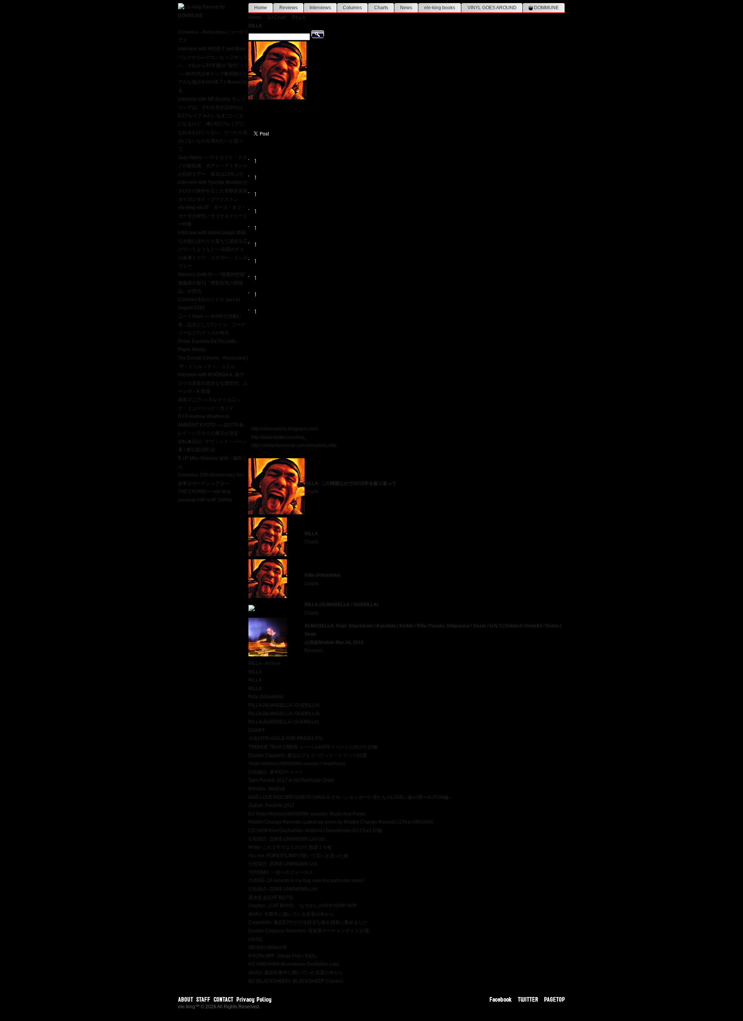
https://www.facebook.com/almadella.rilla (293, 445)
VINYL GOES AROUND (492, 7)
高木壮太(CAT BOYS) (270, 897)
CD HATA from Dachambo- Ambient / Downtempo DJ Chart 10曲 (315, 830)
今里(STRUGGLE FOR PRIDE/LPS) (285, 738)
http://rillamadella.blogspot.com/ (284, 429)
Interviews (320, 7)
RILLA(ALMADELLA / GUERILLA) (283, 722)
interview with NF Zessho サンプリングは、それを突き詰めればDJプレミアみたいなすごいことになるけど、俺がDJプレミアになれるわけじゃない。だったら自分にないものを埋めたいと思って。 (213, 124)
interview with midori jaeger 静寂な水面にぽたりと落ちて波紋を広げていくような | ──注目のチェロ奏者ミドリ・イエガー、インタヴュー (213, 249)
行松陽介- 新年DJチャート (275, 772)
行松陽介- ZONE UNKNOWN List (282, 864)
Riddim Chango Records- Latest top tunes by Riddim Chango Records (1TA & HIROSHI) (340, 822)
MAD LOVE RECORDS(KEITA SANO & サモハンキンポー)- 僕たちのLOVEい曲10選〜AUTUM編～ (350, 797)
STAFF (203, 999)
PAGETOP (554, 999)
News (406, 7)
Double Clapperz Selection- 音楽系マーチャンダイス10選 (308, 931)
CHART (256, 730)
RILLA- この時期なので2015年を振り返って (351, 483)
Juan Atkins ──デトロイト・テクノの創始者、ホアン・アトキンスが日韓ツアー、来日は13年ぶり (213, 166)
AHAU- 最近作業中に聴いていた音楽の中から (295, 972)
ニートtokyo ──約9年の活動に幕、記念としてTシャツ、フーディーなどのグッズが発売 (212, 324)
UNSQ (255, 939)
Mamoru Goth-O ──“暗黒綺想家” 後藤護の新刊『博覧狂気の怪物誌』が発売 (212, 283)
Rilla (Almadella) (323, 575)
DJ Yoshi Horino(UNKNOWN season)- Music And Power (307, 814)
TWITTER (528, 999)
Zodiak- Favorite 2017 (271, 805)
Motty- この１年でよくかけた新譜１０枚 (290, 847)
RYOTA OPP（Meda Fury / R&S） (283, 956)
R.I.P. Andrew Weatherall (203, 416)
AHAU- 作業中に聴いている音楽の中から (291, 914)
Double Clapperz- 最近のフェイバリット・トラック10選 (307, 755)
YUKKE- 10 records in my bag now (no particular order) (306, 880)
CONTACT (223, 999)
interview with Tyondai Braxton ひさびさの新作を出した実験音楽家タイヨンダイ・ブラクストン (213, 191)
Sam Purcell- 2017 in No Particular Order (291, 780)
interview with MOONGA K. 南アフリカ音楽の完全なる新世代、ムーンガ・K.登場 (213, 383)
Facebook (501, 999)
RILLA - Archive (264, 663)
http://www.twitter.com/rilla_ (279, 437)
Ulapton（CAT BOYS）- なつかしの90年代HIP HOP (302, 905)
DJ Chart (276, 17)
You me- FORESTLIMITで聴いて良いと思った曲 (298, 855)
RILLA (298, 17)
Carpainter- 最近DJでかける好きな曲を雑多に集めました (308, 922)
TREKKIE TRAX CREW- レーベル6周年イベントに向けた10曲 (313, 747)
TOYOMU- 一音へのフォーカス (280, 872)
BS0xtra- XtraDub (266, 788)
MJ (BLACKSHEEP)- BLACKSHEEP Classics (295, 981)
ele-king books (439, 7)
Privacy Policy (254, 999)
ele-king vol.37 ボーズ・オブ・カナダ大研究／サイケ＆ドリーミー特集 (213, 216)
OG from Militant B (267, 947)
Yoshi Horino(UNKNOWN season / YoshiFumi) (297, 763)
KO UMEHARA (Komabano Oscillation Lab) (293, 964)
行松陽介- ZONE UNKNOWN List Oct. (287, 839)
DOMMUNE (546, 7)
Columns (352, 7)
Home (260, 7)
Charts (381, 7)
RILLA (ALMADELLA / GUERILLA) (341, 604)
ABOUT (185, 999)
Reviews (288, 7)
